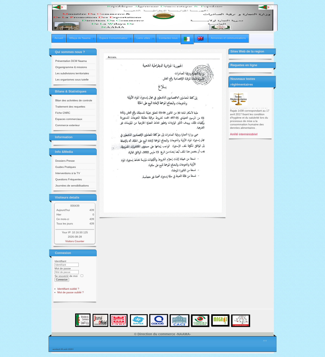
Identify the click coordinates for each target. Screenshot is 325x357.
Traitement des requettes (70, 106)
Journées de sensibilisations (72, 185)
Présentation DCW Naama (71, 60)
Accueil (59, 37)
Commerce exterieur (67, 125)
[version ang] (201, 38)
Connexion (62, 279)
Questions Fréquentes (68, 179)
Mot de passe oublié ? (70, 292)
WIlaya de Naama (79, 37)
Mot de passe (63, 268)
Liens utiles (143, 37)
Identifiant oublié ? (68, 288)
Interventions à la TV (67, 173)
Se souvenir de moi (66, 275)
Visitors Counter (74, 241)
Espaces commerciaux (68, 119)
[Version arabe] (187, 39)
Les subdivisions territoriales (72, 73)
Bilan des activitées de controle (73, 100)
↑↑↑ (265, 340)
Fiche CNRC (62, 112)
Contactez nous (168, 37)
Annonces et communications (228, 37)
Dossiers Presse (65, 160)
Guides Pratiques (65, 166)
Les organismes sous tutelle (72, 79)
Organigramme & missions (71, 67)
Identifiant (60, 261)
